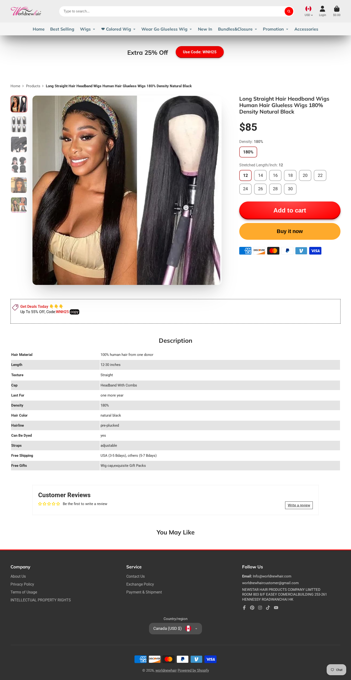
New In (205, 29)
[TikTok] (268, 607)
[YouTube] (276, 607)
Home (39, 29)
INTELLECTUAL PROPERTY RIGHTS (41, 600)
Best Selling (62, 29)
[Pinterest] (252, 607)
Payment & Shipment (144, 592)
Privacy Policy (22, 584)
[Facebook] (244, 607)
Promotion (273, 29)
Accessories (306, 29)
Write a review (299, 505)
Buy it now (290, 231)
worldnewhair (166, 670)
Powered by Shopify (193, 670)
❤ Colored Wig (116, 29)
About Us (18, 576)
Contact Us (135, 576)
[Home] (26, 11)
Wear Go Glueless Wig (164, 29)
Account (322, 11)
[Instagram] (260, 607)
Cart (336, 11)
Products (33, 86)
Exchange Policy (140, 584)
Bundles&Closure (235, 29)
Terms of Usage (24, 592)
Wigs (85, 29)
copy (74, 312)
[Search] (289, 11)
